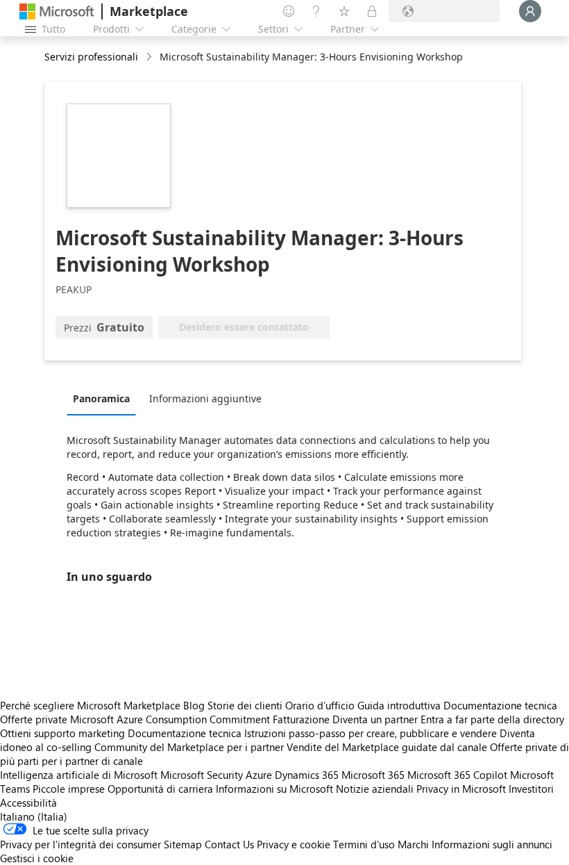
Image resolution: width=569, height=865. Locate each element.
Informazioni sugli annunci (492, 844)
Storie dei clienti (244, 705)
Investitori (531, 789)
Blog (194, 705)
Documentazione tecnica (500, 705)
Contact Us (229, 844)
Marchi (413, 844)
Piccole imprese (69, 789)
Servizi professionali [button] (91, 56)
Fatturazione (301, 719)
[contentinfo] (150, 57)
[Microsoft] (56, 11)
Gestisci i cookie (37, 858)
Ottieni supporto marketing (62, 733)
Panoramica (101, 398)
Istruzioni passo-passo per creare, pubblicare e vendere (370, 733)
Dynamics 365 (307, 775)
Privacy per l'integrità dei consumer (80, 844)
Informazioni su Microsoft (274, 789)
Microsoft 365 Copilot (457, 775)
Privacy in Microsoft (461, 789)
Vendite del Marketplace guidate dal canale (387, 747)
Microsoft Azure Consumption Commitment (171, 719)
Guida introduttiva (399, 705)
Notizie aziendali (375, 789)
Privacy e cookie (293, 844)
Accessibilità (28, 802)
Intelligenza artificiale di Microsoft (79, 775)
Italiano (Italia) (33, 816)
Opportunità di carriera (160, 789)
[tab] (105, 398)
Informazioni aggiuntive (205, 398)
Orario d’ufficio (320, 705)
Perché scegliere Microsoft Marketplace (90, 705)
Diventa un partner (375, 719)
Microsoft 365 (373, 775)
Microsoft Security (201, 775)
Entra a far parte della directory (492, 719)
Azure (259, 775)
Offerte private (33, 719)
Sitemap (183, 844)
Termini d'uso (364, 844)
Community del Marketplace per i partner (189, 747)
